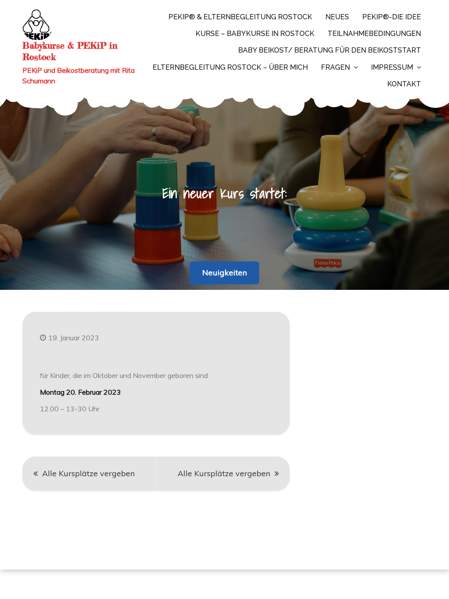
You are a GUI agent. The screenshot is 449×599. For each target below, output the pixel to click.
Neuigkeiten (224, 272)
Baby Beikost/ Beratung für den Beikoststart (329, 50)
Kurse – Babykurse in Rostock (255, 33)
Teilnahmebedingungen (374, 33)
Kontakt (404, 84)
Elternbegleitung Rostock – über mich (230, 67)
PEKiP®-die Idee (391, 17)
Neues (337, 17)
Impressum (392, 67)
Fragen (335, 67)
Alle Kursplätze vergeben (88, 473)
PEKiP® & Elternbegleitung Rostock (240, 17)
